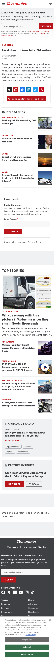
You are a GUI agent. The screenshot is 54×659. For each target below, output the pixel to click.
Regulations (8, 342)
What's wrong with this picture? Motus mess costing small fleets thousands (25, 319)
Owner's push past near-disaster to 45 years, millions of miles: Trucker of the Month (18, 386)
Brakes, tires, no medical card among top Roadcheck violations (18, 404)
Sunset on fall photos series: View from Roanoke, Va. (16, 158)
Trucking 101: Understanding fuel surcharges (19, 122)
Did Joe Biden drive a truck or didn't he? (17, 140)
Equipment (7, 400)
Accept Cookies (27, 654)
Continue (13, 231)
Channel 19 (7, 136)
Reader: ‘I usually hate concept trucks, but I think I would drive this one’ (18, 178)
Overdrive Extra (10, 311)
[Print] (9, 89)
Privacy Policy (41, 33)
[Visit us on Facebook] (3, 592)
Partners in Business (12, 117)
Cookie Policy (31, 635)
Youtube (28, 446)
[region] (27, 637)
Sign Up (9, 579)
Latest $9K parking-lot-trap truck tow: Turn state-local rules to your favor (25, 434)
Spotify (10, 451)
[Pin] (41, 89)
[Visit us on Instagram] (27, 592)
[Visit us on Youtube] (21, 592)
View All (34, 484)
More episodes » (13, 441)
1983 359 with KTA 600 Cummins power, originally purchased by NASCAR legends (17, 367)
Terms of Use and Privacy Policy (39, 31)
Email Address (11, 219)
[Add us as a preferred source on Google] (15, 89)
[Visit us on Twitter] (9, 592)
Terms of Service (6, 35)
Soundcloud (23, 451)
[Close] (50, 620)
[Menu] (3, 4)
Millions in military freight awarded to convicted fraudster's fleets (18, 348)
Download (14, 484)
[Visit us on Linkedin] (15, 592)
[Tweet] (35, 89)
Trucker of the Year (12, 380)
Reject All (27, 647)
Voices (5, 154)
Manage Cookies (27, 640)
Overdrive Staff (9, 55)
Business (7, 44)
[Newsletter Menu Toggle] (50, 4)
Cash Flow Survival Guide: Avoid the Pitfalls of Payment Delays (25, 474)
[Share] (22, 89)
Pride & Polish (9, 361)
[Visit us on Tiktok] (32, 592)
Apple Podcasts (13, 446)
